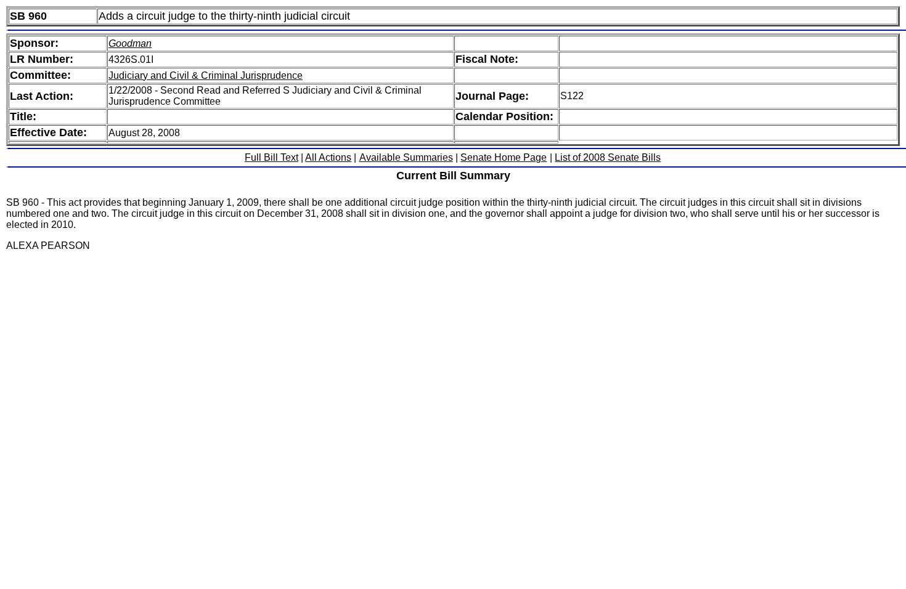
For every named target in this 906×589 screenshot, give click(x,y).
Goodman (130, 43)
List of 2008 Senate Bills (608, 157)
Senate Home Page (503, 157)
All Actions (328, 157)
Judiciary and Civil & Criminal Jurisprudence (205, 75)
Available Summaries (406, 157)
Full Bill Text (271, 157)
